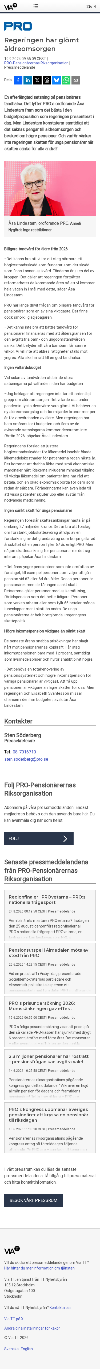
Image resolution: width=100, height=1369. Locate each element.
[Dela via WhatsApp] (66, 81)
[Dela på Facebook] (18, 81)
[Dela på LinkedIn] (27, 81)
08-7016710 (24, 752)
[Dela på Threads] (47, 81)
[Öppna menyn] (37, 6)
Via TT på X (13, 1319)
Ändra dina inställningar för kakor (32, 1328)
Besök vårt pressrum (33, 1200)
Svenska (11, 1349)
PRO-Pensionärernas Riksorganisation (36, 63)
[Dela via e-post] (75, 81)
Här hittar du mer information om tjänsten (39, 1268)
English (27, 1349)
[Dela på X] (37, 81)
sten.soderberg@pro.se (26, 759)
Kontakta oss (60, 1307)
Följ (14, 838)
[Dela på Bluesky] (56, 81)
